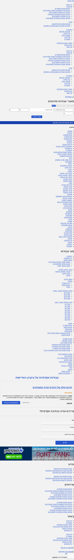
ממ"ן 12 (67, 306)
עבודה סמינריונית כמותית (61, 348)
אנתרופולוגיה (67, 135)
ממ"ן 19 (67, 320)
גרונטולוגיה (68, 148)
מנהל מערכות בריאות (64, 202)
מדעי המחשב (67, 191)
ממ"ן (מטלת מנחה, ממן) (63, 302)
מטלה (70, 281)
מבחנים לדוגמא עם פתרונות (62, 472)
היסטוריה (69, 150)
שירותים (69, 7)
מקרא (70, 210)
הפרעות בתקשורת (66, 156)
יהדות (70, 164)
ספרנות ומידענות (66, 223)
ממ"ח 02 (67, 295)
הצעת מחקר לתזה (63, 266)
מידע (70, 22)
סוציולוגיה (69, 215)
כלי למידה (66, 33)
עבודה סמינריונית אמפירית (61, 346)
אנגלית (69, 133)
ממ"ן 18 (67, 318)
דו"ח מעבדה (66, 283)
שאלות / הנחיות (66, 366)
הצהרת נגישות (67, 528)
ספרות (70, 221)
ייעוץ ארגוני (68, 167)
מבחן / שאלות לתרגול (62, 272)
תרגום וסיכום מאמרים (62, 9)
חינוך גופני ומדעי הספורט (63, 160)
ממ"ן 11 (67, 304)
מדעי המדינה (67, 189)
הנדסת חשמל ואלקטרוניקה (62, 152)
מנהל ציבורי (68, 206)
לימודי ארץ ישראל (66, 173)
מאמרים (69, 30)
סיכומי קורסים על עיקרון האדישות (63, 122)
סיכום (68, 275)
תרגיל (68, 287)
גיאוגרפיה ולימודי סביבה (64, 146)
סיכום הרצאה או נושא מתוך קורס (59, 333)
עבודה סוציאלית (66, 225)
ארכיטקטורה (68, 139)
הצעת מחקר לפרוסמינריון (61, 264)
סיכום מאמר (67, 327)
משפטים (69, 212)
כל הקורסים (68, 530)
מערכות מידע (67, 208)
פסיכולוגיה (68, 231)
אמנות (70, 131)
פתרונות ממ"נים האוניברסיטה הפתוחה (56, 26)
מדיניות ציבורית (67, 185)
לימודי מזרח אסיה (66, 177)
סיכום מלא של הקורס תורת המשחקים (52, 387)
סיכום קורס (68, 331)
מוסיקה (69, 194)
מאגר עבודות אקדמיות (64, 43)
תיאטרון (69, 244)
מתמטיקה (68, 214)
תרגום (70, 369)
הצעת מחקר (67, 260)
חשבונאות (68, 162)
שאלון (70, 364)
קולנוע (70, 239)
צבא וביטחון (68, 235)
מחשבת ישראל (67, 200)
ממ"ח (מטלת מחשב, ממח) (62, 291)
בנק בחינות (68, 45)
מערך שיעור (66, 273)
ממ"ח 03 (67, 297)
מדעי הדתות (68, 187)
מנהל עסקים (67, 204)
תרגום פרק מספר (64, 373)
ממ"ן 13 (67, 308)
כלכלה (70, 171)
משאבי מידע (66, 35)
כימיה (70, 169)
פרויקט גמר (68, 356)
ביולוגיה (69, 143)
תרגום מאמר (65, 371)
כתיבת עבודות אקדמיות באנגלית (59, 14)
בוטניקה (69, 141)
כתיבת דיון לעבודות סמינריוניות (59, 12)
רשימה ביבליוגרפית (65, 362)
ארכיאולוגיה (68, 137)
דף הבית (69, 5)
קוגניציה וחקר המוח (65, 237)
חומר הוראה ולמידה (65, 270)
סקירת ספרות (67, 339)
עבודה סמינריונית (66, 343)
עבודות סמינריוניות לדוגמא (61, 24)
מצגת (70, 323)
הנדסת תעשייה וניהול (65, 154)
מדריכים (67, 37)
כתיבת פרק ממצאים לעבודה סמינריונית (56, 10)
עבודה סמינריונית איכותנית (61, 345)
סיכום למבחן (65, 335)
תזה (70, 368)
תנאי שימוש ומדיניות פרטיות (62, 527)
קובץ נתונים (68, 360)
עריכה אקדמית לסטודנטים (61, 16)
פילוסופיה (69, 229)
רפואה (70, 242)
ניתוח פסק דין (67, 325)
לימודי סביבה (67, 179)
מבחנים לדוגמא (64, 32)
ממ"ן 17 (67, 316)
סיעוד (70, 219)
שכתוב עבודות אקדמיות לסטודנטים (58, 18)
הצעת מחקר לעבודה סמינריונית (59, 262)
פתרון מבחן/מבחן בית (64, 358)
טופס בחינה (68, 279)
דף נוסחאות (68, 258)
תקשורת (69, 246)
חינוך (70, 158)
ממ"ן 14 (67, 310)
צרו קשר (69, 47)
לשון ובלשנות (67, 181)
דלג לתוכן (70, 1)
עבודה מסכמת (67, 341)
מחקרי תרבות (67, 198)
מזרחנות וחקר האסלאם (64, 196)
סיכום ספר (68, 329)
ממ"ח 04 (67, 298)
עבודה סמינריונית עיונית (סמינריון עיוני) (57, 350)
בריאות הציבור (67, 144)
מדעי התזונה (67, 192)
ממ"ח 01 (67, 293)
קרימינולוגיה (68, 240)
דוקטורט (69, 256)
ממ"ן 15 (67, 312)
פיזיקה (70, 227)
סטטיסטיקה (68, 217)
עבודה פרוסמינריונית (65, 354)
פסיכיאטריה (68, 233)
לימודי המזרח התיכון (65, 175)
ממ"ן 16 (67, 314)
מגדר (70, 183)
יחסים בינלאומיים (66, 166)
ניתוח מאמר (66, 285)
